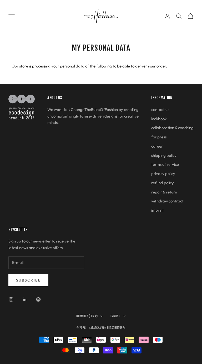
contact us (160, 109)
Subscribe (28, 280)
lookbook (158, 118)
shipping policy (163, 155)
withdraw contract (167, 200)
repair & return (164, 192)
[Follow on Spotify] (38, 299)
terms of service (165, 164)
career (157, 146)
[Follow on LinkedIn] (24, 299)
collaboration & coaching (172, 127)
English (115, 316)
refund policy (162, 182)
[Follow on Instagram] (11, 299)
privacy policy (163, 173)
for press (158, 136)
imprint (157, 210)
